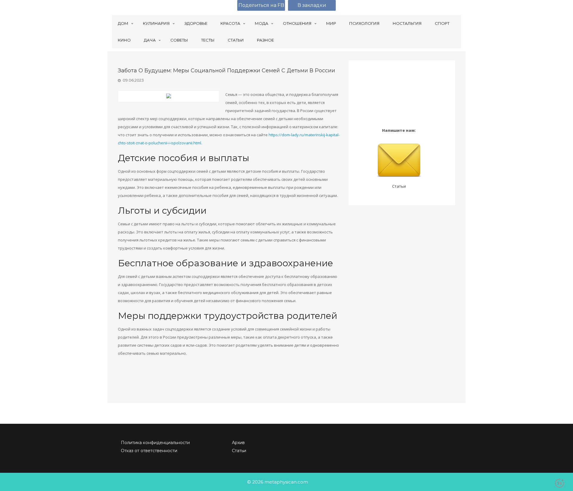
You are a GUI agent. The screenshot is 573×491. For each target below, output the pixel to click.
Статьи (399, 186)
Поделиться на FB (261, 5)
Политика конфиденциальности (155, 442)
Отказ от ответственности (149, 450)
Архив (238, 442)
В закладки (312, 5)
